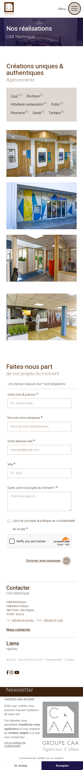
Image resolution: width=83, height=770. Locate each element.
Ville (11, 464)
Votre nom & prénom (22, 394)
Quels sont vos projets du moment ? (32, 488)
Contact (69, 660)
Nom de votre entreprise (24, 418)
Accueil (11, 660)
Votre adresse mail (21, 441)
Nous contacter (18, 629)
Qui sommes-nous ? (30, 660)
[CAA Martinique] (9, 9)
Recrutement (54, 660)
